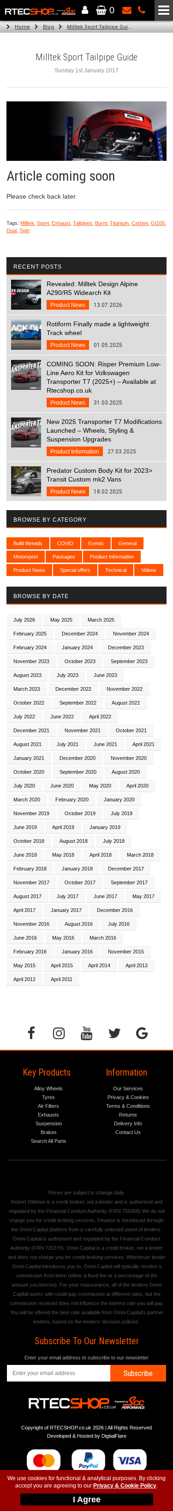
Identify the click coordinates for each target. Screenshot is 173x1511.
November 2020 (129, 758)
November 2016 (31, 924)
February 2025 (30, 633)
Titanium (119, 223)
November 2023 (31, 661)
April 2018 (100, 855)
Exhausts (48, 1114)
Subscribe (138, 1373)
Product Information (112, 556)
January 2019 (104, 827)
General (128, 543)
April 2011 (61, 979)
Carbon (139, 223)
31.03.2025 (104, 383)
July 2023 (67, 675)
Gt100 (158, 223)
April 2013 (136, 965)
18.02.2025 (99, 481)
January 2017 (66, 910)
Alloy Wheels (48, 1088)
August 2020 (126, 772)
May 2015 (24, 965)
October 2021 (131, 730)
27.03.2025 (104, 436)
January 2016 (77, 951)
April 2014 (99, 965)
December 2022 (73, 689)
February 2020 (72, 799)
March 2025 (101, 620)
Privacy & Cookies (128, 1097)
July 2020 (24, 785)
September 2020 (78, 772)
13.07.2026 (92, 294)
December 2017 (126, 868)
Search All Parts (48, 1141)
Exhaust (61, 223)
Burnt (101, 223)
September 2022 (78, 703)
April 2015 (62, 965)
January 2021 (28, 758)
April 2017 (24, 910)
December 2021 (31, 730)
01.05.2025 (98, 334)
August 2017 (27, 896)
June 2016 (25, 938)
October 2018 (28, 841)
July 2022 (24, 716)
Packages (64, 556)
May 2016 (63, 938)
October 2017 (80, 882)
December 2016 (115, 910)
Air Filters (48, 1106)
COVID (65, 543)
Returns (128, 1114)
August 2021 (27, 744)
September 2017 (129, 882)
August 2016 (79, 924)
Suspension (49, 1123)
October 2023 (80, 661)
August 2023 (27, 675)
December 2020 (77, 758)
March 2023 (26, 689)
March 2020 (26, 799)
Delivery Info (128, 1123)
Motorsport (25, 556)
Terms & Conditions (128, 1106)
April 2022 (100, 716)
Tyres (48, 1097)
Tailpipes (82, 223)
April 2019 (63, 827)
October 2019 (80, 813)
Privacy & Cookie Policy (124, 1485)
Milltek (27, 223)
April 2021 (143, 744)
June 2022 (62, 716)
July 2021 (67, 744)
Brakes (49, 1132)
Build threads (27, 543)
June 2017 (105, 896)
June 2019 (25, 827)
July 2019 (121, 813)
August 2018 (74, 841)
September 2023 (129, 661)
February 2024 (30, 647)
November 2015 (126, 951)
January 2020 (119, 799)
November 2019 (31, 813)
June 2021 (105, 744)
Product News (29, 570)
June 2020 (62, 785)
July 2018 (114, 841)
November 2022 (125, 689)
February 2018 (30, 868)
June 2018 (25, 855)
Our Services (128, 1088)
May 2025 (61, 620)
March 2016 (102, 938)
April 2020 (137, 785)
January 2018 (77, 868)
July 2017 (67, 896)
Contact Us (128, 1132)
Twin (24, 230)
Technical (115, 570)
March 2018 (140, 855)
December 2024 (80, 633)
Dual (11, 230)
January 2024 (77, 647)
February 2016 (30, 951)
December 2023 (126, 647)
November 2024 (131, 633)
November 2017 (31, 882)
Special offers (75, 570)
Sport (43, 223)
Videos (148, 570)
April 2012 (24, 979)
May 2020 (100, 785)
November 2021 (83, 730)
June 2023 (105, 675)
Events (96, 543)
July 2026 (24, 620)
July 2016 (119, 924)
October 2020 (28, 772)
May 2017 (143, 896)
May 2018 (63, 855)
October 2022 (28, 703)
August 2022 (126, 703)
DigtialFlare (113, 1436)
